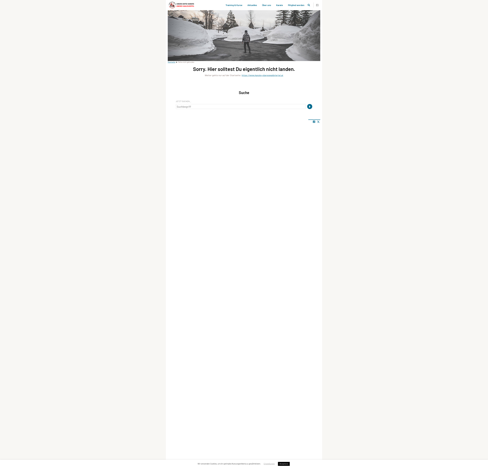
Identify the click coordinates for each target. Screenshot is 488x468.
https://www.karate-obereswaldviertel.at (262, 75)
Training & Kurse (234, 5)
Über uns (266, 5)
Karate (279, 5)
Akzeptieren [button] (283, 464)
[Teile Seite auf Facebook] (314, 122)
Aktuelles (252, 5)
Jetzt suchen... (183, 101)
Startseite (171, 62)
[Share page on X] (318, 122)
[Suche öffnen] (309, 5)
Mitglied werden (296, 5)
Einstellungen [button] (269, 464)
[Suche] (309, 106)
